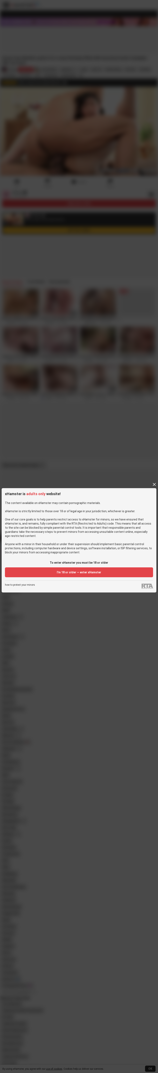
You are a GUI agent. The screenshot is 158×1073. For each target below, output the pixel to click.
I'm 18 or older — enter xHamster (79, 572)
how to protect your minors (20, 585)
